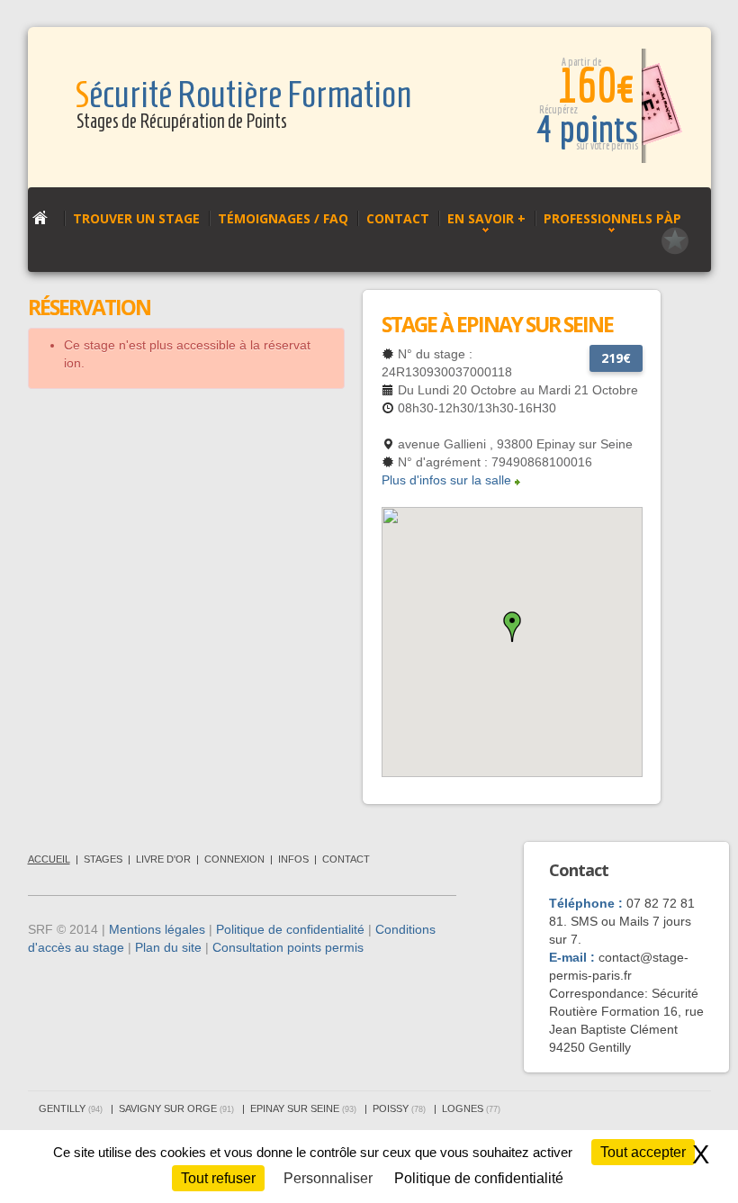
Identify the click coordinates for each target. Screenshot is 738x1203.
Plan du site (168, 947)
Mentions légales (157, 929)
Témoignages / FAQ (283, 218)
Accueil (49, 859)
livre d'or (163, 859)
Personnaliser (328, 1178)
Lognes (471, 1108)
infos (293, 859)
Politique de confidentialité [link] (478, 1178)
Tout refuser (218, 1178)
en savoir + (486, 218)
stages (103, 859)
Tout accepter (643, 1152)
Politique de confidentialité (290, 929)
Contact (397, 218)
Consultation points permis (288, 947)
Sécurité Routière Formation (243, 95)
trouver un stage (136, 218)
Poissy (399, 1108)
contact (346, 859)
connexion (234, 859)
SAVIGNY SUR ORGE (176, 1108)
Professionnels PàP (612, 218)
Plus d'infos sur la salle (446, 480)
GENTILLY (71, 1108)
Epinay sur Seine (303, 1108)
